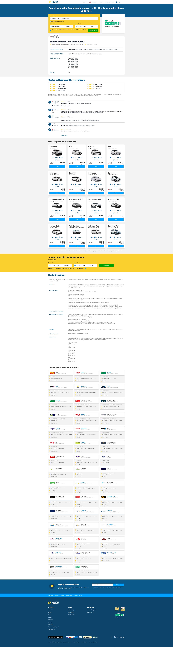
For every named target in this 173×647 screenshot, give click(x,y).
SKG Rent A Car (111, 496)
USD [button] (84, 2)
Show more (64, 135)
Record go (83, 428)
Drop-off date (78, 23)
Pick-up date (52, 23)
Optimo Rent (58, 538)
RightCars (57, 552)
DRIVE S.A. (84, 372)
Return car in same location (57, 21)
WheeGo (57, 428)
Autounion (83, 386)
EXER (108, 386)
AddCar (83, 414)
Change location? (52, 259)
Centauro (83, 510)
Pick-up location (53, 16)
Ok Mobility (110, 524)
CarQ (56, 386)
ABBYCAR (109, 510)
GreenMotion (58, 566)
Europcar (57, 400)
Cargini (83, 482)
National (109, 372)
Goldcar (83, 442)
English (94, 2)
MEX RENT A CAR (111, 552)
